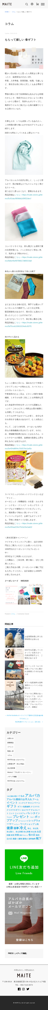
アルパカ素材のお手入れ (19, 799)
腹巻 (20, 839)
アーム (36, 799)
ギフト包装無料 (24, 807)
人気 (37, 824)
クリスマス (35, 807)
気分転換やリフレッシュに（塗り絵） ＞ (29, 722)
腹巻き (25, 839)
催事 (16, 828)
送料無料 (32, 839)
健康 (10, 828)
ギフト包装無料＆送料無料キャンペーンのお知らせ (34, 685)
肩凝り (15, 839)
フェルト (9, 817)
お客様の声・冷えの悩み (15, 764)
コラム (13, 12)
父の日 (9, 839)
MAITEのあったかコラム (15, 760)
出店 (39, 831)
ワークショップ (27, 824)
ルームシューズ (23, 821)
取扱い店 (10, 751)
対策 (17, 835)
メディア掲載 (12, 777)
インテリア (22, 803)
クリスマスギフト (14, 810)
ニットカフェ (20, 813)
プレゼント (21, 816)
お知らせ (10, 738)
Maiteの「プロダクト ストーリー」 (19, 772)
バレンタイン (33, 813)
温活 (37, 835)
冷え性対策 (11, 768)
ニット (11, 813)
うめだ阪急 (10, 796)
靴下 (38, 838)
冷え (23, 828)
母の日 (31, 835)
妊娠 (8, 835)
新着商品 (10, 743)
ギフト (12, 806)
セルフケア (26, 810)
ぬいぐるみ (19, 796)
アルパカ (32, 795)
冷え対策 (26, 832)
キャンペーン (34, 803)
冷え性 (33, 832)
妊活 (12, 835)
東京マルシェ (23, 835)
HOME (7, 12)
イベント (10, 747)
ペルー (32, 817)
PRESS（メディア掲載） (18, 953)
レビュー (17, 824)
